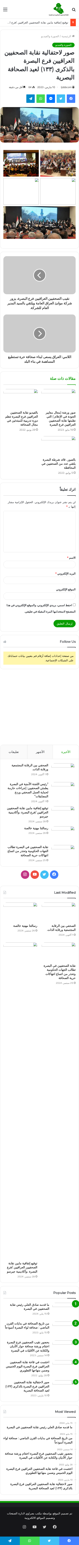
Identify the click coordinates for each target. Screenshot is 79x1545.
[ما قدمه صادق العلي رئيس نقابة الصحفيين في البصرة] (64, 1311)
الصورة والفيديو (50, 36)
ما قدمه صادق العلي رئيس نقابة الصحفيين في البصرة (29, 1307)
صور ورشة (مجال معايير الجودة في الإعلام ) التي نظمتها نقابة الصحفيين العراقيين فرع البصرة (61, 418)
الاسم (71, 557)
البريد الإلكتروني (65, 573)
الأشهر (40, 752)
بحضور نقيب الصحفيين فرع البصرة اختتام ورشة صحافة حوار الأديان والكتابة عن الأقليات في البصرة (28, 1346)
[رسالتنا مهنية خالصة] (63, 834)
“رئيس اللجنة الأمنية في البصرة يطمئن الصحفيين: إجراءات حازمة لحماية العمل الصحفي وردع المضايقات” (28, 790)
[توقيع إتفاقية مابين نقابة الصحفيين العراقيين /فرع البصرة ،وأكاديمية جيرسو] (63, 814)
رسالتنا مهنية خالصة (36, 828)
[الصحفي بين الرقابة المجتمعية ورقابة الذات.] (63, 771)
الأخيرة (65, 752)
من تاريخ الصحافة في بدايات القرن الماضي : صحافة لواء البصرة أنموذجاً (27, 1326)
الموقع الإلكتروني (66, 589)
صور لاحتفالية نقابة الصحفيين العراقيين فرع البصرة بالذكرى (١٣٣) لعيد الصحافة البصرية (27, 1386)
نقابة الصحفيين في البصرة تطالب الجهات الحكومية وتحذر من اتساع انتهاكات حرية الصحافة (28, 851)
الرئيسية (67, 36)
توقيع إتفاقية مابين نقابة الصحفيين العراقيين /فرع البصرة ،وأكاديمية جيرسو (27, 812)
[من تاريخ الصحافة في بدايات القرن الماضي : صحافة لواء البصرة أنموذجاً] (64, 1329)
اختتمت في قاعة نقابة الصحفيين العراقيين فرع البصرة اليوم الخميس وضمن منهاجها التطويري (27, 1366)
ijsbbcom (66, 87)
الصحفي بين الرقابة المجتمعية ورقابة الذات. (61, 928)
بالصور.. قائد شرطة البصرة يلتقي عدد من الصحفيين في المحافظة (59, 464)
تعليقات (14, 752)
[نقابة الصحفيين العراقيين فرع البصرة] (58, 9)
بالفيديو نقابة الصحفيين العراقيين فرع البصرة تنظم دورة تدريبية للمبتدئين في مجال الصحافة (21, 418)
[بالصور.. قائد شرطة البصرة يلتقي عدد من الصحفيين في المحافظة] (58, 446)
